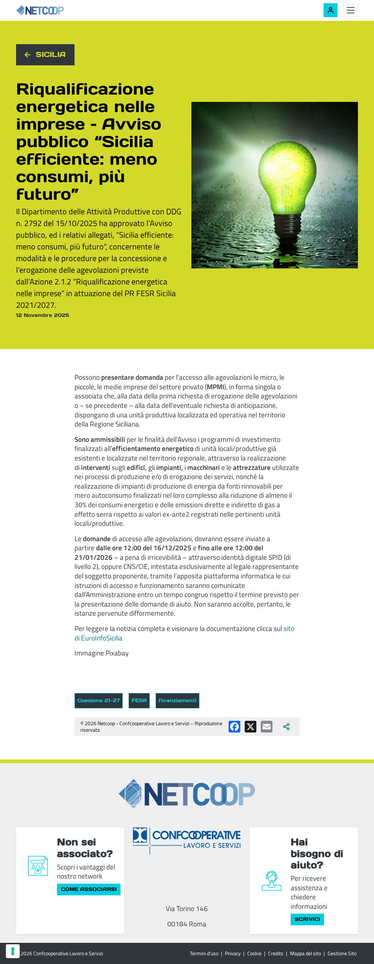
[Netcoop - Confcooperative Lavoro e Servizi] (56, 10)
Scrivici (307, 919)
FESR (139, 700)
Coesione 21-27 (98, 700)
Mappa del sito (305, 953)
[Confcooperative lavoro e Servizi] (187, 840)
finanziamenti (177, 700)
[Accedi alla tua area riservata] (330, 10)
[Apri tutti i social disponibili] (286, 726)
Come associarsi (89, 889)
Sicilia (51, 54)
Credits (275, 953)
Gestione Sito (342, 953)
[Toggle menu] (350, 10)
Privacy (233, 953)
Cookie (254, 953)
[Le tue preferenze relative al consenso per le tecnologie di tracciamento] (13, 951)
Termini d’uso (204, 953)
